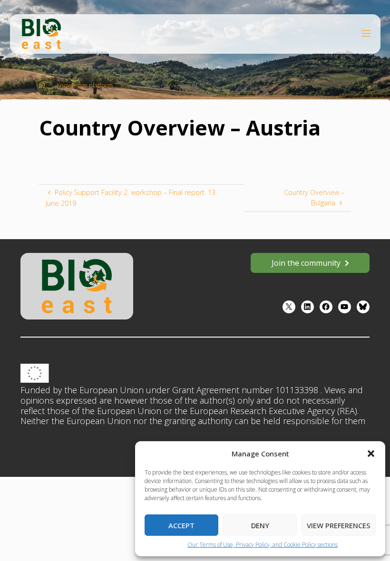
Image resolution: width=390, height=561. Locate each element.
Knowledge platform (85, 85)
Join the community (306, 263)
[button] (371, 453)
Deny (260, 525)
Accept (181, 525)
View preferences (338, 525)
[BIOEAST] (41, 33)
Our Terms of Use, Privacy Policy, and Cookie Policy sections (262, 545)
